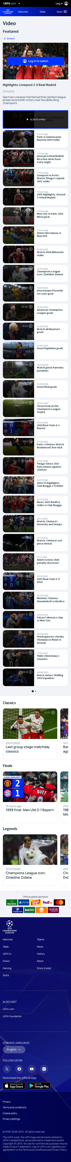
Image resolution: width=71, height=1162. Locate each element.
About (40, 961)
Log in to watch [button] (38, 61)
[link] (23, 11)
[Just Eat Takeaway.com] (41, 910)
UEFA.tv (7, 953)
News (40, 946)
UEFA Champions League (8, 11)
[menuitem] (26, 11)
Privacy (7, 1101)
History (41, 953)
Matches (8, 939)
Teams (40, 939)
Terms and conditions (14, 1107)
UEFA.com (8, 1009)
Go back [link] (11, 38)
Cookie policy (10, 1113)
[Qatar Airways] (53, 910)
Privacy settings (11, 1118)
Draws (6, 961)
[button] (61, 11)
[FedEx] (47, 902)
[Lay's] (35, 902)
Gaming (7, 968)
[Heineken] (11, 902)
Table (6, 946)
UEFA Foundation (12, 1016)
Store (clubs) (44, 968)
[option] (35, 119)
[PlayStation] (23, 902)
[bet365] (29, 910)
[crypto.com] (17, 910)
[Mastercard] (59, 902)
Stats (6, 975)
